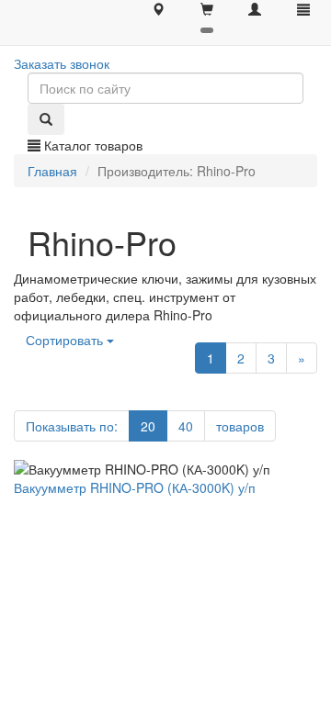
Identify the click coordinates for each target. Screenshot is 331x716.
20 (148, 426)
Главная (52, 171)
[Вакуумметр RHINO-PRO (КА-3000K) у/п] (165, 469)
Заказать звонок (61, 63)
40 (185, 426)
